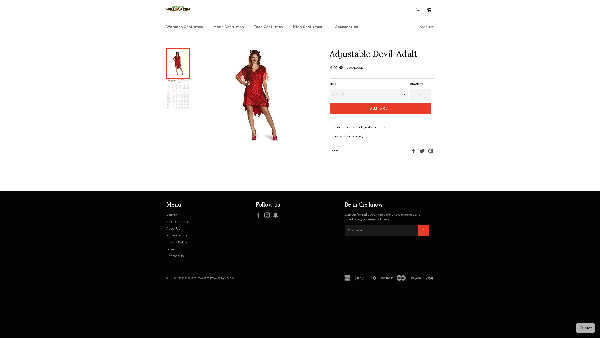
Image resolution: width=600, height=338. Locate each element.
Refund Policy (176, 242)
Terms (171, 249)
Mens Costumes (228, 26)
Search (171, 215)
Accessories (347, 26)
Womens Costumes (184, 26)
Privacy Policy (177, 235)
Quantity (417, 84)
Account (427, 27)
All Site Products (178, 222)
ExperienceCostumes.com (193, 278)
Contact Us (175, 256)
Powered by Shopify (222, 278)
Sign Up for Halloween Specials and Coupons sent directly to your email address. (382, 217)
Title (333, 84)
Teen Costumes (268, 26)
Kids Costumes (308, 26)
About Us (173, 228)
